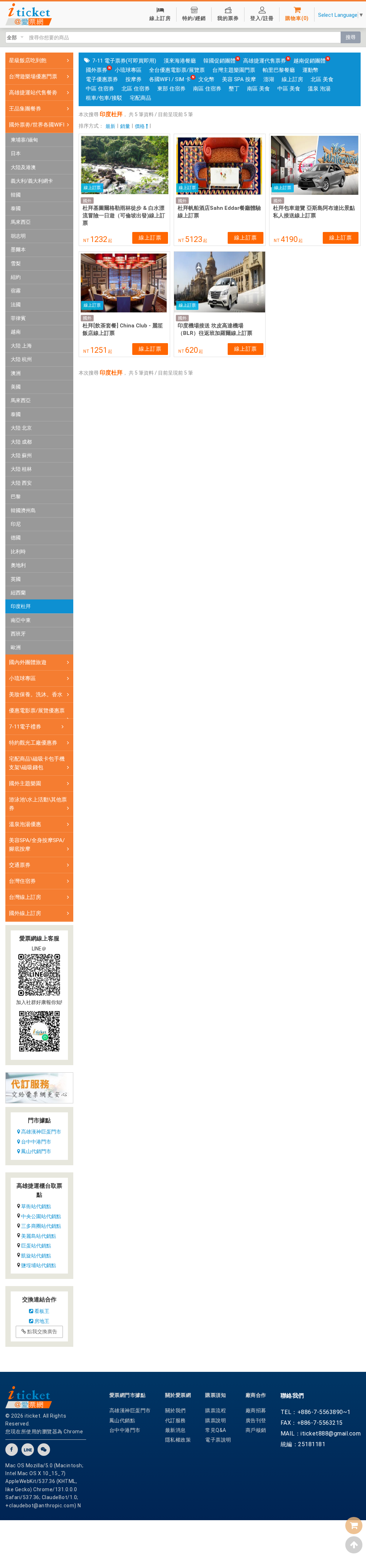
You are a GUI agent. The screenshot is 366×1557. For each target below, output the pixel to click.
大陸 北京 (21, 428)
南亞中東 (21, 620)
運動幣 (310, 70)
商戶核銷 (256, 1430)
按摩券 (133, 79)
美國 (16, 387)
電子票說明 (218, 1440)
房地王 (41, 1321)
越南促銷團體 (309, 61)
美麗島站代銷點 (38, 1236)
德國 (16, 537)
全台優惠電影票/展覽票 (177, 70)
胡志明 (18, 236)
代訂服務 (175, 1420)
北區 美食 (322, 79)
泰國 (16, 208)
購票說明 (215, 1420)
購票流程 (215, 1410)
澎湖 (268, 79)
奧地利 (18, 565)
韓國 (16, 195)
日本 (16, 153)
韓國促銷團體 (219, 61)
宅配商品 (140, 98)
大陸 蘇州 (21, 455)
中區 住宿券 (100, 88)
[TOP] (353, 1544)
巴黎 (16, 496)
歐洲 (16, 647)
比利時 (18, 551)
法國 (16, 304)
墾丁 (234, 88)
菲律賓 (18, 318)
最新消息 (175, 1430)
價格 (140, 126)
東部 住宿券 (171, 88)
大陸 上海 (21, 346)
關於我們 (175, 1410)
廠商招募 (256, 1410)
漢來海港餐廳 (180, 61)
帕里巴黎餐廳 (279, 70)
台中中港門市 (35, 1142)
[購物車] (353, 1525)
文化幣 (206, 79)
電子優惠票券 (102, 79)
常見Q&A (215, 1430)
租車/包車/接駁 (104, 98)
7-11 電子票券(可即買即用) (124, 61)
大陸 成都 (21, 442)
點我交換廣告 (41, 1331)
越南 (16, 332)
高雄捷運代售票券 (264, 61)
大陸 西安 (21, 483)
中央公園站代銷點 (41, 1216)
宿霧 (16, 290)
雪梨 (16, 263)
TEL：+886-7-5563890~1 (316, 1412)
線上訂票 (150, 237)
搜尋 (351, 37)
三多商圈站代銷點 (41, 1226)
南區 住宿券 (207, 88)
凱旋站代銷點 (36, 1256)
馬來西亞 (21, 222)
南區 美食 (258, 88)
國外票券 (96, 70)
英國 (16, 579)
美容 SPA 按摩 (239, 79)
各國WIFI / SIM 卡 (170, 79)
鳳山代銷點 (122, 1420)
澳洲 (16, 373)
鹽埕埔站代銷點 (38, 1265)
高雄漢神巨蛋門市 (40, 1132)
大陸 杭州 (21, 359)
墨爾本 (18, 249)
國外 (87, 200)
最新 (110, 126)
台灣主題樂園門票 (233, 70)
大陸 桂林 (21, 469)
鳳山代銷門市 (35, 1151)
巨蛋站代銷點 (36, 1246)
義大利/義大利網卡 (32, 181)
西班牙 (18, 634)
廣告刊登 (256, 1420)
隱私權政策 (178, 1440)
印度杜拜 (21, 606)
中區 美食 (288, 88)
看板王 (41, 1311)
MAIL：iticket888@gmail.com (321, 1433)
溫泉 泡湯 (319, 88)
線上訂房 (292, 79)
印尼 (16, 524)
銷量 (125, 126)
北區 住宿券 (136, 88)
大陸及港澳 (23, 167)
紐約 (16, 277)
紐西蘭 (18, 592)
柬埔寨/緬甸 (24, 140)
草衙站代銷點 (36, 1206)
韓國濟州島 (23, 510)
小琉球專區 (128, 70)
